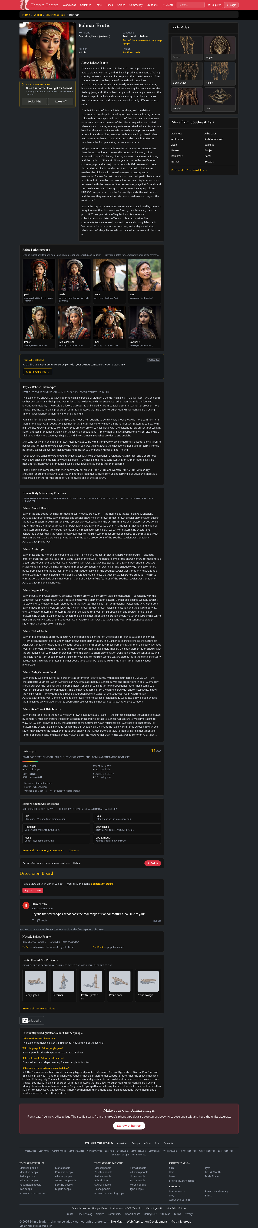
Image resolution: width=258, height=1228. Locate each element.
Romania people (64, 1172)
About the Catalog (179, 1199)
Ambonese (177, 139)
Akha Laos (210, 133)
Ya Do (25, 947)
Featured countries (31, 1163)
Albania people (63, 1176)
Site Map (165, 1214)
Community (136, 4)
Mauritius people (29, 1172)
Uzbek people (137, 1176)
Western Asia (170, 1150)
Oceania (168, 1143)
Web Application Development (147, 1221)
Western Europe (207, 1150)
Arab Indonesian (213, 139)
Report (157, 920)
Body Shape (212, 1176)
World (38, 15)
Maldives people (28, 1167)
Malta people (62, 1167)
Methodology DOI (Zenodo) (126, 1208)
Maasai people (102, 1167)
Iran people (25, 1188)
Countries (85, 4)
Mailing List (150, 1214)
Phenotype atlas (179, 1163)
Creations (152, 4)
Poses (109, 4)
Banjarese (177, 156)
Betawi (175, 161)
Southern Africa (76, 1150)
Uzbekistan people (65, 1180)
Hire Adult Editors (176, 1208)
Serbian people (102, 1176)
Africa (147, 1143)
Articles (121, 4)
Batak (207, 156)
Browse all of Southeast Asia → (189, 170)
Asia (157, 1143)
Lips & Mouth (213, 1172)
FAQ (171, 1195)
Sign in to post (33, 890)
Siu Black (98, 947)
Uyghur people (102, 1184)
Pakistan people (28, 1180)
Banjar (208, 150)
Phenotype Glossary (216, 1191)
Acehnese (176, 133)
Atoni (174, 144)
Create (169, 4)
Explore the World (99, 1143)
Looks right (34, 101)
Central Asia (154, 1150)
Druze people (137, 1180)
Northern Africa (94, 1150)
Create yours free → (37, 371)
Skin (171, 1167)
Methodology (177, 1191)
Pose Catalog (84, 1214)
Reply (44, 920)
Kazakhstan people (30, 1184)
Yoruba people (138, 1184)
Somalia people (64, 1184)
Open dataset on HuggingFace (89, 1208)
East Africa (44, 1150)
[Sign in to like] (33, 920)
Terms (177, 1214)
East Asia (109, 1150)
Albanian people (139, 1172)
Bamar (175, 150)
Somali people (138, 1167)
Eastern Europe (225, 1150)
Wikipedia (34, 1020)
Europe (136, 1143)
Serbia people (27, 1176)
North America (139, 1154)
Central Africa (59, 1150)
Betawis (209, 161)
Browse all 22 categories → (183, 1180)
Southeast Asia (55, 15)
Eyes (207, 1167)
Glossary (74, 850)
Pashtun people (103, 1172)
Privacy (188, 1214)
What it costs (132, 1214)
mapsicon (47, 1225)
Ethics (208, 1195)
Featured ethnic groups (108, 1163)
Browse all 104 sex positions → (40, 1008)
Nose (172, 1176)
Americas (122, 1143)
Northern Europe (188, 1150)
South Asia (122, 1150)
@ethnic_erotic (154, 1208)
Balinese (209, 144)
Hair (171, 1172)
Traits (98, 4)
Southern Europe (120, 1154)
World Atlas (69, 4)
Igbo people (137, 1188)
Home (26, 15)
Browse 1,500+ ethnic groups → (110, 1193)
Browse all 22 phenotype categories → (44, 850)
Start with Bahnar (129, 1126)
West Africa (30, 1150)
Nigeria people (63, 1188)
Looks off (60, 101)
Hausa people (102, 1188)
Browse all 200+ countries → (33, 1193)
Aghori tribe (101, 1180)
